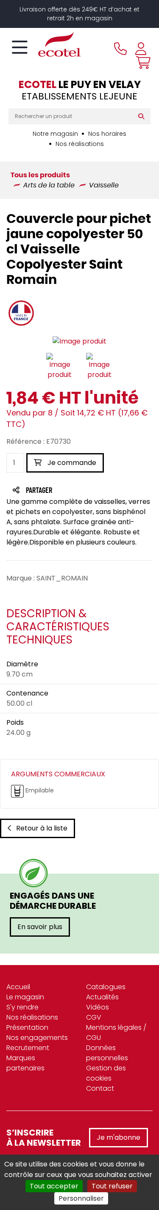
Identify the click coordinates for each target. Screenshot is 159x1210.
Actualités (102, 997)
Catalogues (106, 987)
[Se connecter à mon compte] (141, 48)
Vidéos (97, 1007)
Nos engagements (37, 1037)
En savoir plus (39, 927)
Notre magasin (55, 133)
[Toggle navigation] (19, 47)
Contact (100, 1088)
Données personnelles (107, 1053)
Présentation (27, 1027)
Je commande (71, 463)
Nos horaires (107, 133)
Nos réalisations (80, 144)
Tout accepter (54, 1186)
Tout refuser (112, 1186)
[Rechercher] (143, 116)
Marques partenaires (25, 1063)
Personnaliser (81, 1198)
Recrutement (27, 1048)
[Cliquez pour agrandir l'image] (79, 341)
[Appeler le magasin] (120, 48)
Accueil (18, 987)
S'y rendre (22, 1007)
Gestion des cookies (106, 1073)
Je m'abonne (118, 1137)
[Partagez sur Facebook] (56, 491)
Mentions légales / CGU (116, 1032)
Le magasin (25, 997)
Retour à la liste (41, 828)
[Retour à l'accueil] (44, 44)
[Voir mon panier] (141, 62)
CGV (93, 1017)
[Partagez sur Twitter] (71, 491)
